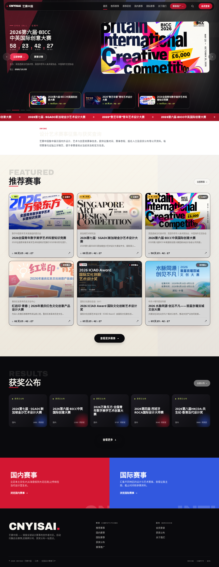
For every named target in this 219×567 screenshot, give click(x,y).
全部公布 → (202, 383)
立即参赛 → (19, 56)
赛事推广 (100, 547)
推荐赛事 (115, 6)
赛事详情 (38, 56)
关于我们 (162, 6)
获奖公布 (100, 542)
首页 (105, 6)
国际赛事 (150, 6)
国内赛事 (138, 6)
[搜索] (192, 6)
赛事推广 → (178, 6)
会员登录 (205, 6)
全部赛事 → (202, 181)
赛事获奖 (127, 6)
